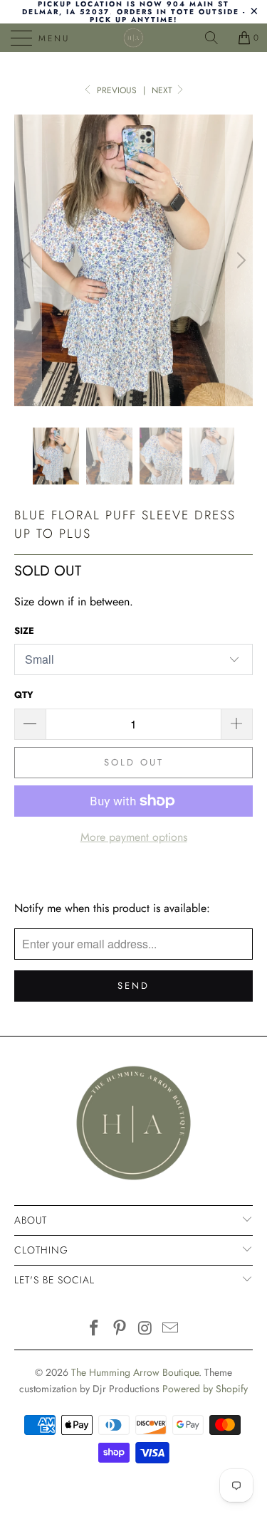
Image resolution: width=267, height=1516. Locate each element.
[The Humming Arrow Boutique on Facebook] (94, 1329)
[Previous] (28, 260)
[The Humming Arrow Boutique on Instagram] (146, 1329)
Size (24, 630)
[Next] (239, 260)
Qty (23, 694)
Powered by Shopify (205, 1389)
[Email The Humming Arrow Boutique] (171, 1329)
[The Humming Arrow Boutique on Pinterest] (120, 1329)
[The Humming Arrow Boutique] (134, 37)
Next (163, 90)
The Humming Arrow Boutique (135, 1372)
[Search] (216, 37)
